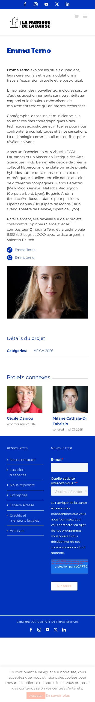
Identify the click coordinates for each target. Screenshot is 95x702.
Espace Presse (22, 505)
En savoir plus (57, 695)
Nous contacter (23, 459)
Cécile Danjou (20, 418)
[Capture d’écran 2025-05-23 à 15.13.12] (47, 268)
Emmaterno (24, 257)
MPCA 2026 (43, 350)
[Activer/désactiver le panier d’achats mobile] (76, 16)
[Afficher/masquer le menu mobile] (85, 16)
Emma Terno (25, 250)
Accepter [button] (36, 695)
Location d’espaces (18, 472)
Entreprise (18, 495)
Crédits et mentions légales (24, 518)
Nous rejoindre (22, 485)
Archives (17, 530)
